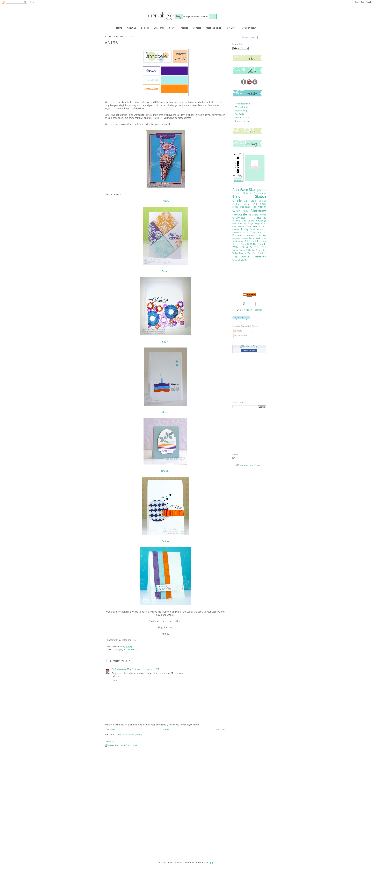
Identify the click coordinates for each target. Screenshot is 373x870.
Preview (237, 235)
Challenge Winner (257, 215)
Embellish (262, 227)
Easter (255, 227)
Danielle (165, 471)
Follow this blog (249, 350)
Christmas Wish (239, 221)
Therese (165, 201)
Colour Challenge (130, 650)
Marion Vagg (241, 111)
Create (234, 224)
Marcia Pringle (242, 107)
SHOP (172, 28)
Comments (241, 336)
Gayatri (165, 271)
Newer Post (111, 730)
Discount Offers (244, 227)
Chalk (245, 211)
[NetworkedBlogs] (249, 346)
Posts (239, 331)
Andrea (165, 541)
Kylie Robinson (242, 104)
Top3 (234, 257)
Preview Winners (256, 236)
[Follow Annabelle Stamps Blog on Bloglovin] (241, 319)
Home (119, 28)
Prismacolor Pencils (240, 239)
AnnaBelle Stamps (246, 190)
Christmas (260, 218)
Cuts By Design (245, 224)
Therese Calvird (242, 118)
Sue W (165, 342)
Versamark (236, 260)
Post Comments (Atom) (130, 735)
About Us (131, 28)
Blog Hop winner (255, 207)
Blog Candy (259, 204)
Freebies (184, 28)
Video (244, 260)
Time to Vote (245, 253)
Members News (249, 28)
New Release (258, 232)
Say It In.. (255, 241)
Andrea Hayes (242, 121)
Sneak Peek (258, 247)
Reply (114, 680)
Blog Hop (238, 207)
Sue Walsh (240, 114)
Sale (247, 241)
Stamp (235, 250)
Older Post (220, 730)
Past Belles (231, 28)
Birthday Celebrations (254, 193)
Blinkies (145, 28)
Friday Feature (250, 229)
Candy (236, 211)
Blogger (211, 863)
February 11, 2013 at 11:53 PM (145, 669)
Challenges (159, 28)
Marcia (245, 233)
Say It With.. (249, 244)
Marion (165, 412)
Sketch (245, 247)
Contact (197, 28)
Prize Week (254, 238)
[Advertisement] (241, 430)
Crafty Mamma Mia (121, 669)
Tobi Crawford (259, 253)
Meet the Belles (213, 28)
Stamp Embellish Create (250, 250)
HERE (160, 118)
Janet (142, 124)
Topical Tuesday (252, 256)
